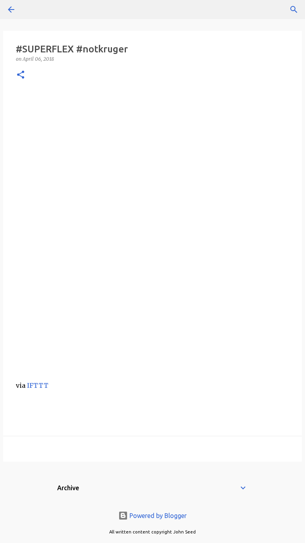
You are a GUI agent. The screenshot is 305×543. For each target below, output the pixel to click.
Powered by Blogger (157, 515)
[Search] (33, 9)
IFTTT (37, 385)
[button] (20, 75)
